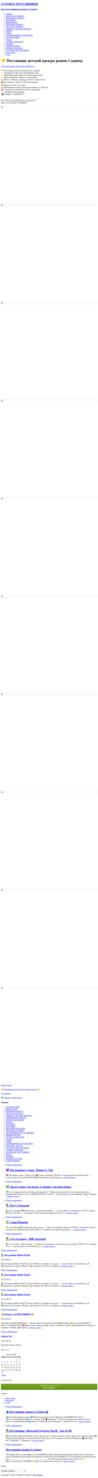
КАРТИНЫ (10, 1126)
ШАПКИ (9, 44)
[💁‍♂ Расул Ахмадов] (14, 1200)
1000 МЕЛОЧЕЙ (12, 38)
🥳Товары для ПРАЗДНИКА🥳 (17, 1314)
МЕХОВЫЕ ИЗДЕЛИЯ (15, 1129)
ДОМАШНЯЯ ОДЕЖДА (16, 1118)
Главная (9, 14)
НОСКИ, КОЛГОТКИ (15, 1137)
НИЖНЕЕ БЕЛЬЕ (13, 1135)
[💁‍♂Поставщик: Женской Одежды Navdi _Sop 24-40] (14, 1426)
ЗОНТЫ (9, 1122)
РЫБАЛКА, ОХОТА (14, 1146)
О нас (8, 55)
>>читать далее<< (69, 1177)
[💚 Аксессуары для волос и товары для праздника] (14, 1182)
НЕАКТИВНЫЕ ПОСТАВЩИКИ (20, 1133)
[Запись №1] (9, 1332)
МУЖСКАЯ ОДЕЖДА (15, 18)
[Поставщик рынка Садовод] (14, 1445)
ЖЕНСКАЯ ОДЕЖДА (15, 16)
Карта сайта (10, 53)
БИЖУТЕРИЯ (11, 22)
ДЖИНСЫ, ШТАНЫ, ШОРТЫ (18, 29)
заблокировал (49, 1387)
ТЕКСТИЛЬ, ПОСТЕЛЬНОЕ (18, 1152)
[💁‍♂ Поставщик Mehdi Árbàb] (9, 1250)
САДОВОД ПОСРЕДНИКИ (17, 50)
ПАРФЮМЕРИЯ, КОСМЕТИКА (19, 35)
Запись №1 (6, 1336)
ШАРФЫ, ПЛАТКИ (14, 48)
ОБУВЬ (9, 31)
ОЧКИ (8, 33)
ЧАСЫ (8, 40)
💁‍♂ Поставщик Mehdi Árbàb (15, 1255)
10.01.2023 (5, 66)
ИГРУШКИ (10, 20)
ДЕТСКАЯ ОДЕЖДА (15, 27)
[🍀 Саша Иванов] (14, 1217)
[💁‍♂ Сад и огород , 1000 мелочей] (14, 1234)
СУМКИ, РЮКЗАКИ (14, 42)
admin (12, 66)
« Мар (3, 1375)
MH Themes (37, 1475)
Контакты (10, 1400)
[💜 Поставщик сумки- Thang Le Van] (14, 1165)
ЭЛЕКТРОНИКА (13, 46)
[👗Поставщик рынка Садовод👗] (14, 1407)
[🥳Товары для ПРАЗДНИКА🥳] (9, 1310)
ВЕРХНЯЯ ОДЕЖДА (14, 25)
